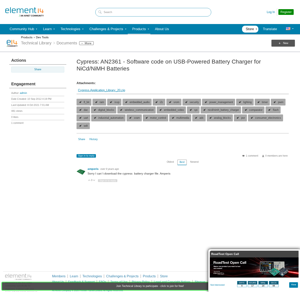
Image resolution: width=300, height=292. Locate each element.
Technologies (92, 276)
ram (102, 102)
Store (164, 276)
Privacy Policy (141, 281)
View (293, 284)
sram (137, 117)
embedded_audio (140, 102)
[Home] (24, 12)
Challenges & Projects (122, 276)
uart (86, 117)
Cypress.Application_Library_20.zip (101, 90)
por (243, 117)
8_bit (86, 102)
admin (23, 93)
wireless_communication (139, 110)
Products (26, 37)
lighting (247, 102)
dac (86, 110)
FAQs (102, 281)
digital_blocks (106, 110)
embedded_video (174, 110)
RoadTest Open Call (225, 254)
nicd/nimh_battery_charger (223, 110)
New (285, 43)
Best (182, 162)
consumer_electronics (268, 117)
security (194, 102)
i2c (161, 102)
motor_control (158, 117)
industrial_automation (110, 117)
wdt (86, 125)
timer (265, 102)
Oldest (170, 161)
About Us (58, 281)
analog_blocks (222, 117)
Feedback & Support (81, 281)
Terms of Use (119, 281)
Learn (74, 276)
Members (59, 276)
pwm (280, 102)
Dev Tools (42, 37)
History (93, 139)
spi (196, 110)
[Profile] (288, 29)
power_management (221, 102)
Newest (194, 161)
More (88, 43)
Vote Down (94, 180)
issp (116, 102)
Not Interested (217, 285)
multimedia (182, 117)
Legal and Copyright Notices (172, 281)
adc (201, 117)
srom (176, 102)
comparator (255, 110)
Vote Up (89, 180)
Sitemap (200, 281)
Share (37, 69)
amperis (93, 168)
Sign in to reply (86, 155)
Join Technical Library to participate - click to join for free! (150, 286)
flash (276, 110)
